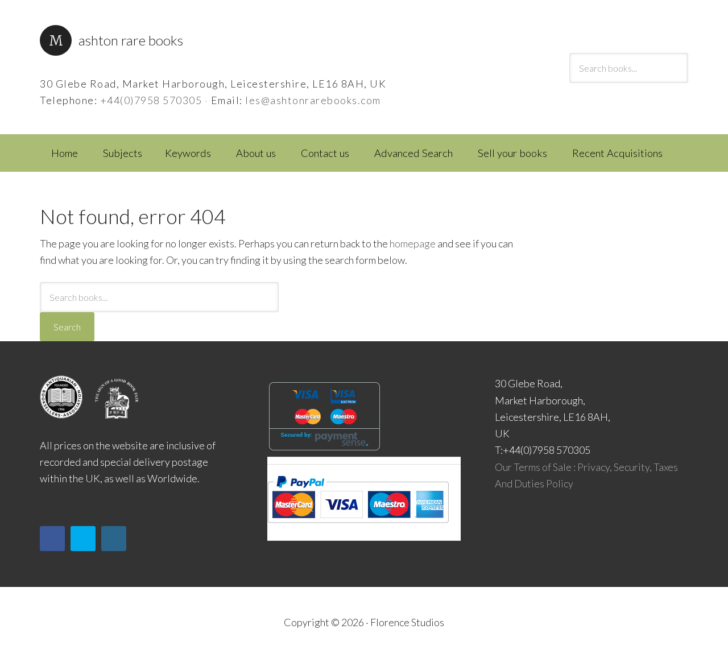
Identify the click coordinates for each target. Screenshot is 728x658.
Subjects (122, 153)
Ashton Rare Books (130, 40)
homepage (413, 243)
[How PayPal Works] (358, 526)
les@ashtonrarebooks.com (313, 100)
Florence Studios (407, 622)
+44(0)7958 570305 (151, 100)
